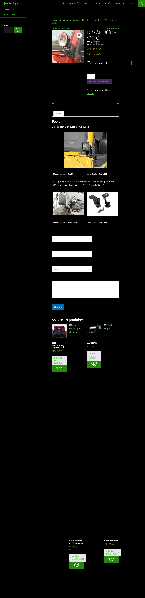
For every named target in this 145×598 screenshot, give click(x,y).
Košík (85, 3)
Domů (54, 20)
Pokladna (96, 3)
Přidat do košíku (99, 81)
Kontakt (132, 3)
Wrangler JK (9, 15)
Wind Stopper (112, 29)
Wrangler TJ (78, 20)
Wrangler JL (9, 9)
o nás (62, 3)
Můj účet (108, 3)
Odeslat (58, 307)
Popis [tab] (58, 113)
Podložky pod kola (61, 29)
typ (88, 62)
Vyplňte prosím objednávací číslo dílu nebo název (77, 247)
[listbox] (72, 269)
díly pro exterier (93, 20)
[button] (79, 35)
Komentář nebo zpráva (63, 278)
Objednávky (120, 3)
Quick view (59, 369)
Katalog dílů (74, 3)
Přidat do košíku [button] (58, 360)
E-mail (56, 232)
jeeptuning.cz (12, 3)
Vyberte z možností (61, 262)
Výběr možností (78, 558)
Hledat (6, 26)
